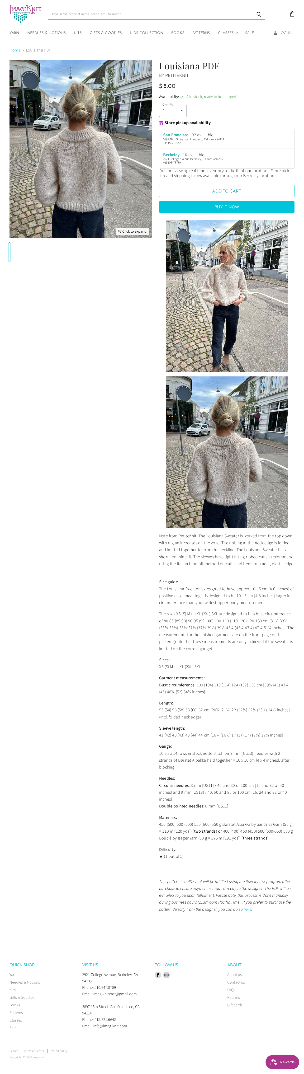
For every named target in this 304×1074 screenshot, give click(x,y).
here (247, 909)
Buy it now (226, 207)
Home (15, 50)
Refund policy (58, 1051)
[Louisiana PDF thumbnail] (9, 252)
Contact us (236, 982)
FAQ (230, 990)
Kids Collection (146, 33)
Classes (226, 33)
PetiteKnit (177, 75)
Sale (249, 33)
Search (14, 1051)
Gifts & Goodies (106, 33)
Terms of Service (34, 1051)
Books (177, 33)
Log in (284, 33)
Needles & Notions (46, 33)
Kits (78, 33)
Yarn (14, 33)
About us (234, 975)
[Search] (258, 14)
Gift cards (235, 1005)
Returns (233, 997)
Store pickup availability (188, 123)
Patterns (201, 33)
